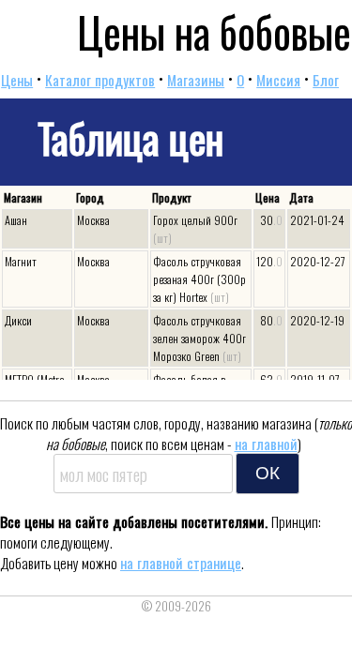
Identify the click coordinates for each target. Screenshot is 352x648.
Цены (17, 79)
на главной (266, 443)
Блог (326, 79)
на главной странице (180, 562)
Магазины (195, 79)
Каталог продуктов (100, 79)
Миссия (278, 79)
